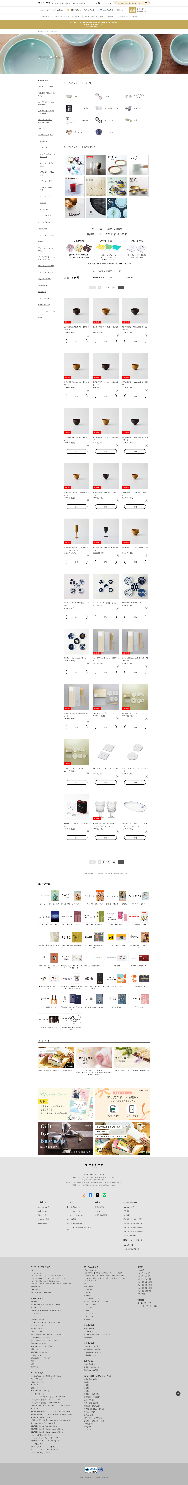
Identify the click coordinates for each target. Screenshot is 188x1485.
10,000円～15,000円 (145, 1282)
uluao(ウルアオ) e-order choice (41, 1435)
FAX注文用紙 (42, 1223)
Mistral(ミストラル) (37, 1328)
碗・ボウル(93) (45, 209)
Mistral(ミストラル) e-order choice (42, 1394)
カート (107, 3)
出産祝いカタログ (54, 1281)
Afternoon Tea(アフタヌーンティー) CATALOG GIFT (49, 1397)
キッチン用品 (88, 1289)
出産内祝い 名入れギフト (92, 1352)
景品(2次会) (88, 1427)
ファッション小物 (90, 1304)
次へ (121, 287)
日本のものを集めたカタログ (40, 1278)
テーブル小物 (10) (46, 216)
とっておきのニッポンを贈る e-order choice (46, 1376)
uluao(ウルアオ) (36, 1331)
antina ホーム (42, 31)
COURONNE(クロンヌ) (39, 1352)
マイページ (93, 3)
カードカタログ (36, 1286)
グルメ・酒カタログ (57, 1278)
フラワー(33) (42, 229)
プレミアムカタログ (38, 1284)
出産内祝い (75, 10)
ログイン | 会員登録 (78, 3)
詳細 (76, 341)
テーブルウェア (52, 31)
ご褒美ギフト (88, 1424)
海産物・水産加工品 (102, 1273)
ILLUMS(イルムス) (37, 1313)
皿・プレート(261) (46, 196)
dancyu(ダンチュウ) (37, 1319)
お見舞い (87, 1388)
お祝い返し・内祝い (91, 1379)
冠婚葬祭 (87, 1319)
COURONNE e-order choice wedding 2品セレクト (48, 1429)
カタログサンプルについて (76, 1215)
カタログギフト (36, 1273)
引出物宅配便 (88, 1331)
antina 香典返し (89, 1364)
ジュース (88, 1278)
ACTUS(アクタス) (37, 1307)
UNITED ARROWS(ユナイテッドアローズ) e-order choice (50, 1411)
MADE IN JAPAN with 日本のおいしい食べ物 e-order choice (51, 1420)
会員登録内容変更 (101, 1215)
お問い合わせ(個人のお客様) (133, 1227)
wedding (60, 10)
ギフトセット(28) (46, 181)
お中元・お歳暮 (89, 1415)
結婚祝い (87, 1382)
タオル (86, 1310)
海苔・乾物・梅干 (115, 1278)
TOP (32, 1270)
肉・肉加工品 (89, 1273)
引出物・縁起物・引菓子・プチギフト (97, 1334)
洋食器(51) (43, 148)
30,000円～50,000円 (145, 1288)
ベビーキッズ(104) (44, 279)
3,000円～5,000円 (144, 1273)
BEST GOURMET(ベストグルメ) (42, 1346)
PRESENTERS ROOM (131, 1249)
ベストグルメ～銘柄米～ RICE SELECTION (45, 1400)
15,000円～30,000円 (145, 1285)
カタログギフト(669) (45, 86)
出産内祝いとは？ (90, 1355)
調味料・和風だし (98, 1278)
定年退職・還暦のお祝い (92, 1406)
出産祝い (87, 1385)
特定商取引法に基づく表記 (132, 1219)
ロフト (33, 1316)
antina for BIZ (128, 1245)
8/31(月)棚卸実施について (94, 26)
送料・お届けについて (46, 1215)
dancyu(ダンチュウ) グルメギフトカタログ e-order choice (50, 1438)
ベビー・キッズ (89, 1307)
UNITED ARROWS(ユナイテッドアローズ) (45, 1304)
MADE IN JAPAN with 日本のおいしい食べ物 (46, 1334)
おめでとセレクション (38, 1355)
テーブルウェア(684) (45, 135)
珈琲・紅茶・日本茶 (98, 1275)
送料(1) (40, 318)
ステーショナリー (90, 1313)
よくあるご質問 (43, 1219)
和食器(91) (43, 141)
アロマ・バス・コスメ (91, 1298)
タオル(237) (42, 129)
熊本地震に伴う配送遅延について (94, 24)
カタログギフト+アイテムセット (42, 1292)
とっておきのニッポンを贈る (40, 1337)
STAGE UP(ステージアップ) (40, 1358)
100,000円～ (142, 1294)
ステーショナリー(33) (45, 272)
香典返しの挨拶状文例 (91, 1367)
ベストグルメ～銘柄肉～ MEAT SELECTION (46, 1403)
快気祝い (87, 1391)
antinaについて (128, 1207)
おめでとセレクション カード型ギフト (44, 1447)
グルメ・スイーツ (90, 1270)
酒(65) (40, 241)
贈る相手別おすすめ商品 (92, 1349)
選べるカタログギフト (145, 1303)
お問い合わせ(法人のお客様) (133, 1231)
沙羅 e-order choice (37, 1388)
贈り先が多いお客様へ (74, 1223)
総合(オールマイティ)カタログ (54, 1276)
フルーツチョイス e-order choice (42, 1379)
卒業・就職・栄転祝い (91, 1403)
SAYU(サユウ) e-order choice (41, 1385)
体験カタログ (67, 1284)
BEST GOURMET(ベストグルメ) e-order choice (47, 1391)
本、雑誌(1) (42, 292)
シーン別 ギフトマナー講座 (147, 1306)
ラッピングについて (73, 1207)
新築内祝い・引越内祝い (92, 1397)
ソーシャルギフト (37, 1289)
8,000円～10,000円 (144, 1279)
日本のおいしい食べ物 (38, 1343)
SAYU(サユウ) (35, 1367)
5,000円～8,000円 (144, 1276)
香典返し (91, 10)
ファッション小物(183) (46, 266)
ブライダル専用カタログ (39, 1281)
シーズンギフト (89, 1430)
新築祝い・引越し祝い (91, 1394)
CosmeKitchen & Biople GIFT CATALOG (44, 1450)
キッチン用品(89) (44, 222)
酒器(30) (43, 203)
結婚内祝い (88, 1337)
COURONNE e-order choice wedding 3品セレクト (48, 1432)
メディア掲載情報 (129, 1235)
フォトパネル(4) (43, 298)
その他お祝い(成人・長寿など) (94, 1409)
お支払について (43, 1211)
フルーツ (112, 1273)
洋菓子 (87, 1275)
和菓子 (120, 1273)
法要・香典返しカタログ (53, 1284)
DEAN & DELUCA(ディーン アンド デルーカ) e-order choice (51, 1414)
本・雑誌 (87, 1295)
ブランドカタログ (37, 1276)
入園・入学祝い (89, 1400)
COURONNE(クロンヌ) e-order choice (44, 1426)
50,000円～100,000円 (145, 1291)
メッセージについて (73, 1211)
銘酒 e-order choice (37, 1382)
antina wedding (89, 1328)
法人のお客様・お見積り (112, 10)
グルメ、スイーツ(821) (46, 235)
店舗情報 (126, 1211)
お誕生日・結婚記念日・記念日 (94, 1421)
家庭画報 (34, 1301)
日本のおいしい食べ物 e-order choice (43, 1423)
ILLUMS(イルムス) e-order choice (42, 1444)
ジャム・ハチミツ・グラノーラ (115, 1275)
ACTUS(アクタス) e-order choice (42, 1453)
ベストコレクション (37, 1325)
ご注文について (43, 1207)
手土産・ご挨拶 (89, 1412)
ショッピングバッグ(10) (46, 311)
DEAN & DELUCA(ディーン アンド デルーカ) (46, 1310)
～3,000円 (141, 1270)
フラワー (87, 1292)
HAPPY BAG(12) (44, 305)
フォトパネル (88, 1316)
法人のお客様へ (72, 1219)
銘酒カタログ (35, 1349)
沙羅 (32, 1364)
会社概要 (126, 1215)
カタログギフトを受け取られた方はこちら (131, 3)
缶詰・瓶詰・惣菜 (90, 1280)
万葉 (32, 1361)
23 (114, 287)
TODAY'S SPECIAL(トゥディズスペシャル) (45, 1322)
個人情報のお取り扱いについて (134, 1223)
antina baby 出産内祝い (92, 1346)
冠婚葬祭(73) (42, 285)
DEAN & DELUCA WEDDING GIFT (42, 1417)
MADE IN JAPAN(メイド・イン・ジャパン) (45, 1340)
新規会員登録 (99, 1207)
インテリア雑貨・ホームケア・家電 (96, 1301)
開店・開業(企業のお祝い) (93, 1418)
